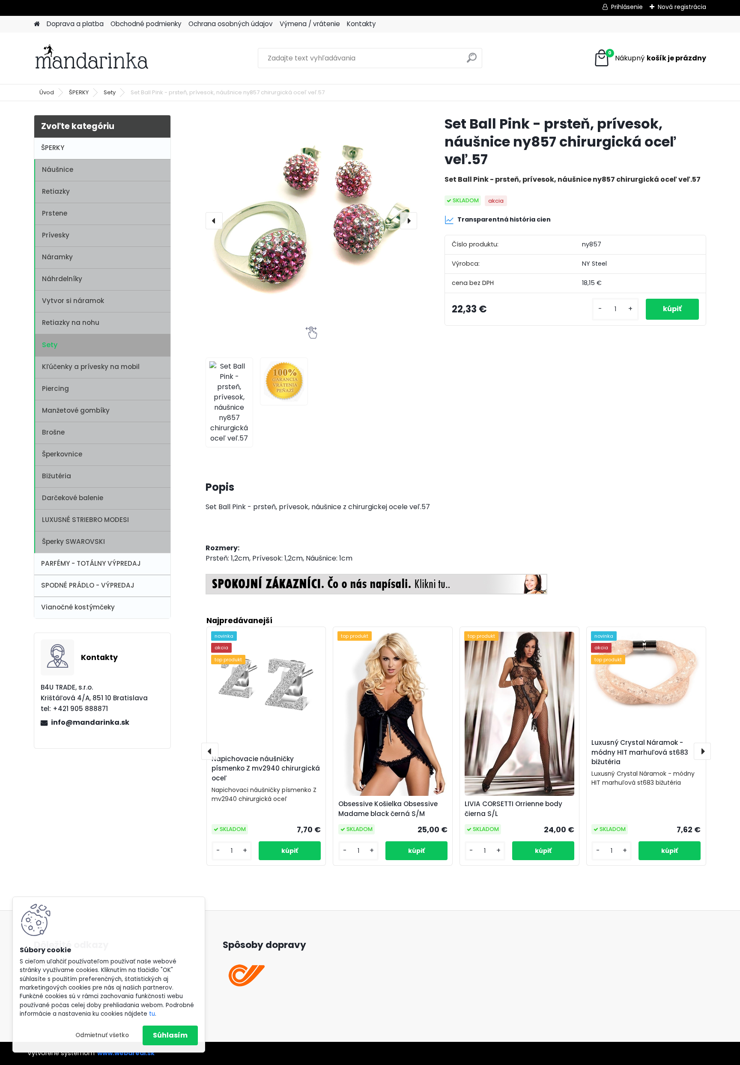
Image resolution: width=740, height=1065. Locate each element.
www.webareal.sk (126, 1053)
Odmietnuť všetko (102, 1035)
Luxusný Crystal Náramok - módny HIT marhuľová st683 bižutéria (639, 752)
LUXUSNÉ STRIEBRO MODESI (85, 519)
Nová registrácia (682, 7)
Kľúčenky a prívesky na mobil (91, 366)
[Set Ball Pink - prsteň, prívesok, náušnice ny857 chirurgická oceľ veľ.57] (311, 221)
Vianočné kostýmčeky (78, 607)
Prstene (54, 213)
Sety (110, 92)
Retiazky (56, 191)
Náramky (57, 256)
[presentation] (214, 220)
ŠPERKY (79, 92)
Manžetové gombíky (76, 410)
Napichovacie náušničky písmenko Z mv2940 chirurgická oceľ (266, 768)
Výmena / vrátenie (310, 23)
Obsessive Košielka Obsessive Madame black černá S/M (388, 808)
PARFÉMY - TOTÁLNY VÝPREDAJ (91, 563)
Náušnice (57, 169)
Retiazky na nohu (70, 322)
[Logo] (93, 58)
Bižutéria (56, 475)
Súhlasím (170, 1035)
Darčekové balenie (72, 497)
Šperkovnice (62, 454)
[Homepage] (37, 24)
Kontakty (361, 23)
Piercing (55, 388)
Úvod (46, 92)
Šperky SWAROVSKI (73, 541)
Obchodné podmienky (146, 23)
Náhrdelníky (62, 278)
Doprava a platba (75, 23)
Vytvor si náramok (73, 300)
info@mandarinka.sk (90, 722)
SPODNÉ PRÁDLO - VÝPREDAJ (87, 585)
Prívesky (55, 235)
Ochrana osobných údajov (230, 23)
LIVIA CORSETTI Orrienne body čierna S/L (513, 808)
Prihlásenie (627, 7)
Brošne (53, 432)
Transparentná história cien (504, 219)
